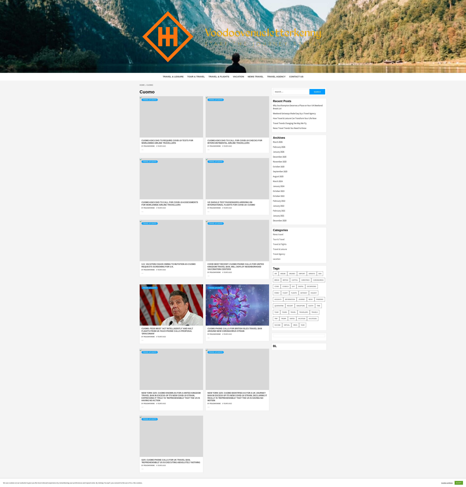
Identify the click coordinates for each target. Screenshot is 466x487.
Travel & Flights (218, 76)
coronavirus (318, 280)
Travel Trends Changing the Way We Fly (290, 123)
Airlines (292, 273)
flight (285, 293)
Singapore (300, 306)
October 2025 (278, 166)
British (285, 280)
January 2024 (278, 186)
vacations (313, 318)
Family (277, 293)
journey (301, 299)
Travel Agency (276, 76)
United (292, 318)
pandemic (319, 299)
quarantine (279, 306)
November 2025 (280, 161)
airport (302, 273)
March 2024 (278, 181)
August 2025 (278, 176)
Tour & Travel (196, 76)
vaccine (277, 325)
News (311, 299)
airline (283, 273)
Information (290, 299)
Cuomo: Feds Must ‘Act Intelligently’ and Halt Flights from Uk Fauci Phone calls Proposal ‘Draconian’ (167, 331)
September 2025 (280, 171)
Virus (295, 325)
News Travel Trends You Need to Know (289, 128)
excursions (311, 286)
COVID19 (285, 286)
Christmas (305, 280)
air (276, 273)
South (310, 306)
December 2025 (279, 156)
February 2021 (279, 210)
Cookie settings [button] (447, 483)
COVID (277, 286)
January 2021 (278, 215)
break (277, 280)
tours (284, 312)
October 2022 (278, 196)
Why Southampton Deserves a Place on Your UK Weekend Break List (298, 107)
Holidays (278, 299)
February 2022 (279, 201)
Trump (283, 318)
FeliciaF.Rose (149, 146)
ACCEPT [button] (459, 483)
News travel (255, 76)
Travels (315, 312)
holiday (314, 293)
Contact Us (296, 76)
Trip (276, 318)
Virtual (287, 325)
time (318, 306)
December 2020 (279, 220)
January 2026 (278, 151)
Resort (290, 306)
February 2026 (279, 147)
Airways (312, 273)
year (302, 325)
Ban (320, 273)
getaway (303, 293)
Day (293, 286)
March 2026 (278, 142)
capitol (295, 280)
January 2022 (278, 206)
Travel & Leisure (173, 76)
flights (294, 293)
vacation (238, 76)
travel (293, 312)
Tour (277, 312)
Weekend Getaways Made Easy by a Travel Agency (294, 113)
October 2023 (278, 191)
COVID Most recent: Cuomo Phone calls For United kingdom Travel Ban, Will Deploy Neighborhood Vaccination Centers (236, 266)
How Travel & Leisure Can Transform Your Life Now (294, 118)
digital (301, 286)
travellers (303, 312)
